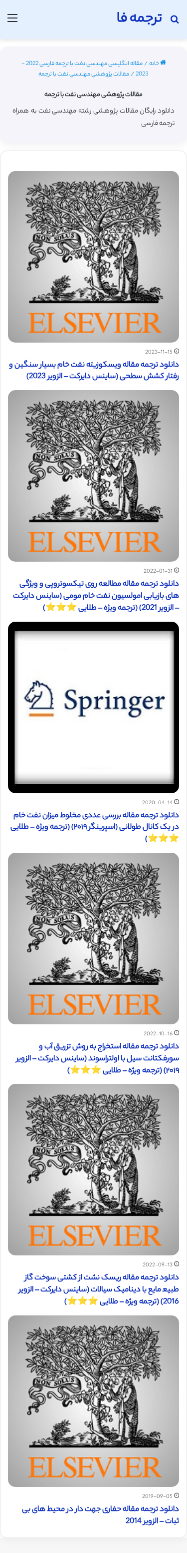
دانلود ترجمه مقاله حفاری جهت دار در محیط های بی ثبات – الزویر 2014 (100, 1515)
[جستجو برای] (175, 23)
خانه (154, 64)
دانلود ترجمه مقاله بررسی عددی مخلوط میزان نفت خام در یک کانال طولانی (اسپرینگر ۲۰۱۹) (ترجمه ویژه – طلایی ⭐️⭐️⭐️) (94, 828)
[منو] (12, 23)
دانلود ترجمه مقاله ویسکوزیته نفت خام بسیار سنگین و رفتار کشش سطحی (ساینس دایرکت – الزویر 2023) (94, 371)
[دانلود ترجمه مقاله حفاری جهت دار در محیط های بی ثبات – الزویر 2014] (93, 1401)
